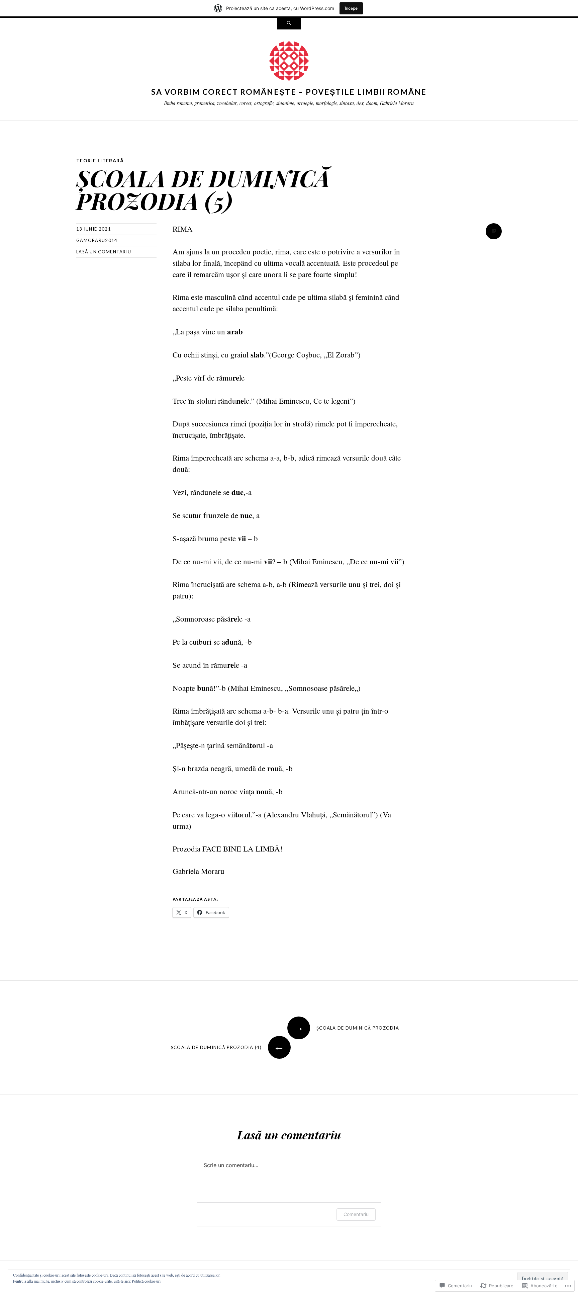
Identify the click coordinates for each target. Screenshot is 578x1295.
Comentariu (356, 1214)
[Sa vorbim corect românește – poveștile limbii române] (289, 62)
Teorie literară (100, 160)
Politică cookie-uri (146, 1281)
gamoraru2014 (97, 240)
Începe (351, 8)
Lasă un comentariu (103, 251)
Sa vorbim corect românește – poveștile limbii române (289, 91)
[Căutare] (289, 23)
